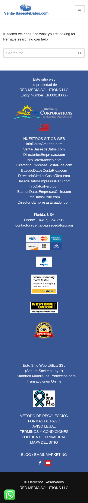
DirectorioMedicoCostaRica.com (44, 176)
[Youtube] (48, 463)
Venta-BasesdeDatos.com (44, 149)
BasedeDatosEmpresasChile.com (44, 192)
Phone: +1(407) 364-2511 (44, 220)
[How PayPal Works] (44, 265)
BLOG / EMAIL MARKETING (44, 454)
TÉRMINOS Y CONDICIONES (44, 432)
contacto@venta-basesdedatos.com (44, 225)
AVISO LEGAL (44, 426)
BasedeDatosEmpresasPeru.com (44, 181)
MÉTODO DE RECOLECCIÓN (44, 416)
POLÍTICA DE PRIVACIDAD (44, 437)
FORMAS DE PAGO (44, 421)
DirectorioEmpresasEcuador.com (44, 202)
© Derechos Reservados (44, 482)
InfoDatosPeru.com (44, 186)
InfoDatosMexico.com (44, 160)
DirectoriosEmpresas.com (44, 154)
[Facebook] (40, 463)
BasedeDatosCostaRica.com (44, 170)
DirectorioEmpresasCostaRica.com (44, 165)
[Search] (80, 53)
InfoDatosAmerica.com (44, 144)
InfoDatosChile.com (44, 197)
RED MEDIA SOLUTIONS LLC (44, 488)
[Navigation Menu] (80, 9)
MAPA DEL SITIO (44, 442)
